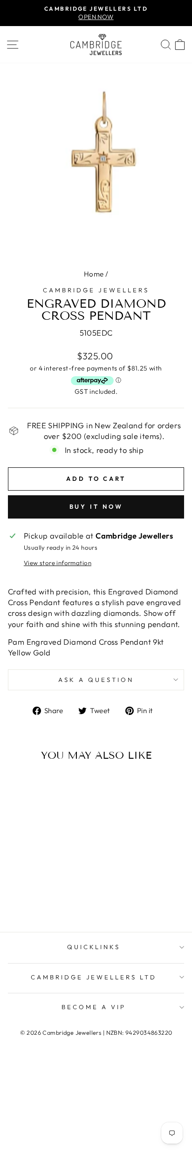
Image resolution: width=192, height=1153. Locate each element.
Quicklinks (94, 947)
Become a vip (94, 1007)
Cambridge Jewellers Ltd (94, 977)
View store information (57, 562)
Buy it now (96, 506)
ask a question (96, 679)
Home (94, 274)
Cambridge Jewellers (96, 290)
